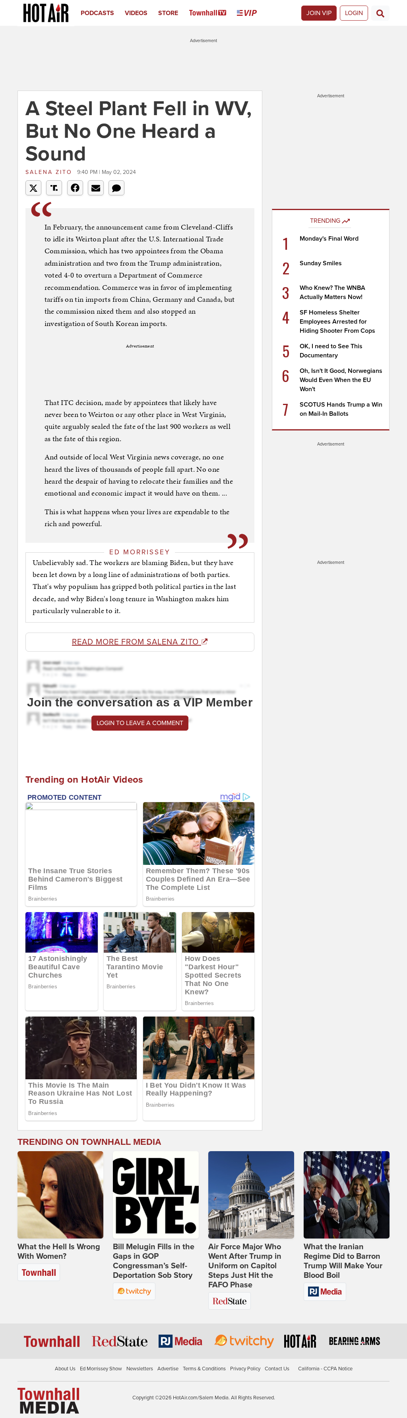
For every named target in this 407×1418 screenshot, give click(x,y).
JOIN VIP (318, 13)
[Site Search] (380, 13)
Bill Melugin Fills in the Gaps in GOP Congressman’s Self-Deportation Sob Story (153, 1261)
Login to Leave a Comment (140, 723)
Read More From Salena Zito (136, 642)
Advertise (167, 1369)
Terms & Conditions (204, 1369)
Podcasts (97, 13)
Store (168, 13)
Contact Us (277, 1369)
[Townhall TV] (213, 13)
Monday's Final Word (329, 239)
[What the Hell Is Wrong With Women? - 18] (60, 1195)
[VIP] (252, 13)
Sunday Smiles (321, 263)
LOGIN (354, 13)
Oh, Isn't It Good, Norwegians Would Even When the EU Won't (341, 380)
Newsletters (139, 1369)
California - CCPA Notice (325, 1369)
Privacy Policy (245, 1369)
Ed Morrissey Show (101, 1369)
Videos (136, 13)
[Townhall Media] (48, 1400)
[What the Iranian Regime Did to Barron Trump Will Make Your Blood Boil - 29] (347, 1195)
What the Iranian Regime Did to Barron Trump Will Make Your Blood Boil (343, 1261)
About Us (65, 1369)
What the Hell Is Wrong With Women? (58, 1251)
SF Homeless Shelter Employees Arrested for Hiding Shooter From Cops (337, 322)
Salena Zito (50, 172)
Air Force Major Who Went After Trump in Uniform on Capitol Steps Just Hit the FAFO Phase (244, 1266)
